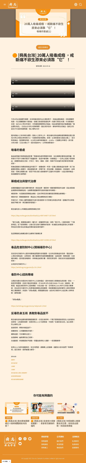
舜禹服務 (44, 441)
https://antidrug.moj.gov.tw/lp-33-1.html (26, 267)
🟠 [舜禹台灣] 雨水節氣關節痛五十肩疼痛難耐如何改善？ (17, 423)
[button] (5, 4)
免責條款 (75, 444)
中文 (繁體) (5, 461)
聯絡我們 (60, 447)
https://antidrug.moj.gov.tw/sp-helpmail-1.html (28, 306)
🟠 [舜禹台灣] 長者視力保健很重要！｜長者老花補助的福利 (43, 423)
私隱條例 (75, 441)
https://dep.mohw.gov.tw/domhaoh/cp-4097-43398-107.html (33, 240)
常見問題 (60, 444)
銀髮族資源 (35, 418)
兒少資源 (60, 418)
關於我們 (60, 441)
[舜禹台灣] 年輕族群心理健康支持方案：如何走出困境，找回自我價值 (68, 423)
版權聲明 (75, 447)
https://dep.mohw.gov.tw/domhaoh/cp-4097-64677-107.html (33, 215)
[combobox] (6, 461)
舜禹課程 (44, 444)
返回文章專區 (43, 47)
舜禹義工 (44, 447)
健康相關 (8, 418)
